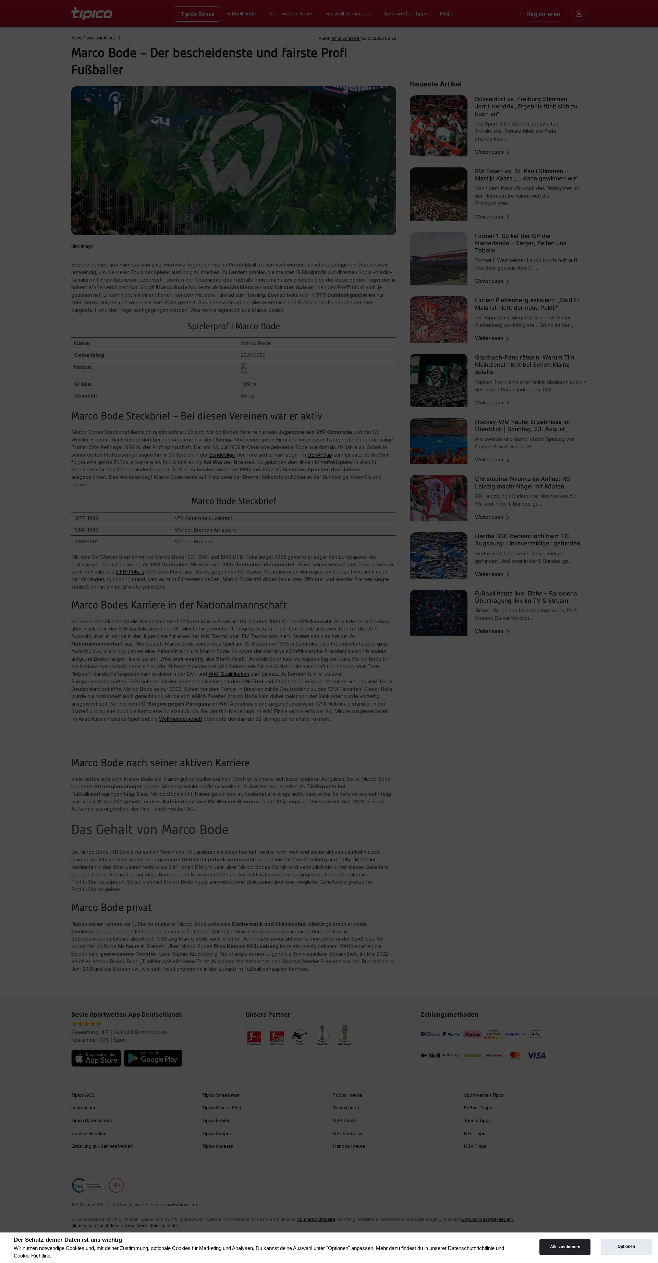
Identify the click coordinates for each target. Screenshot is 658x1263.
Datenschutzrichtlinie (471, 1248)
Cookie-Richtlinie (32, 1256)
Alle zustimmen (565, 1246)
